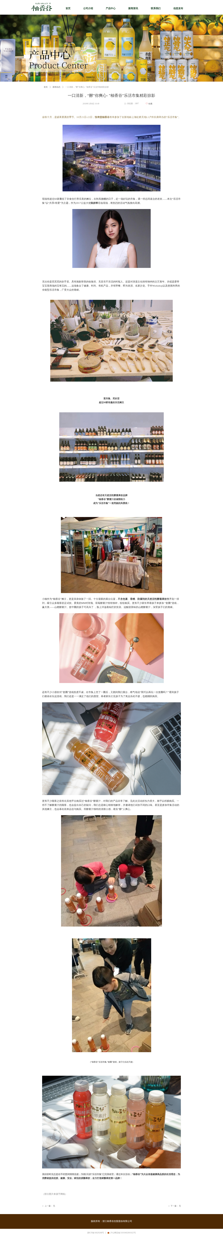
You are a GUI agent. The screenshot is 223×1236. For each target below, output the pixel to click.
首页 (46, 87)
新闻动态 (56, 87)
